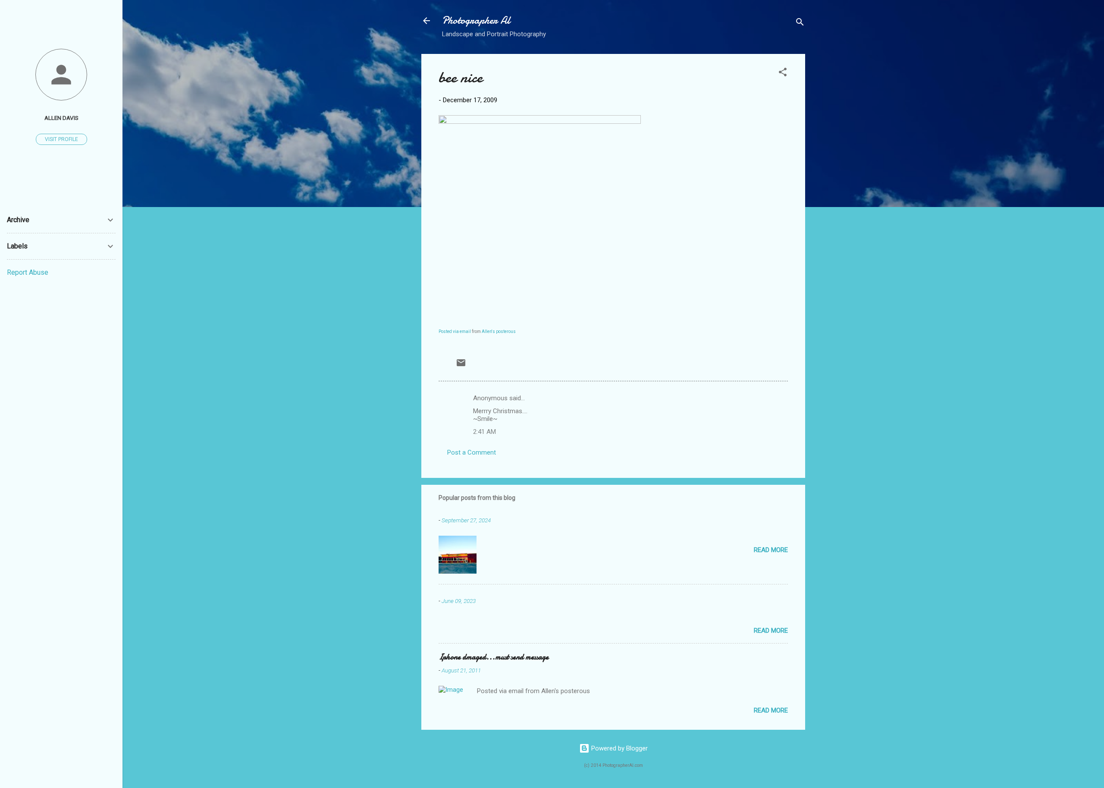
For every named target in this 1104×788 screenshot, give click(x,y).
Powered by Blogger (619, 748)
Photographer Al (476, 20)
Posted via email (455, 331)
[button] (783, 73)
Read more (771, 550)
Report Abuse (27, 272)
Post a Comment (471, 452)
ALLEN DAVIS (61, 117)
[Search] (800, 23)
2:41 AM (484, 432)
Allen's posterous (499, 331)
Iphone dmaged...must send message (494, 657)
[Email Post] (461, 366)
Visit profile (61, 139)
